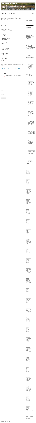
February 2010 (28, 386)
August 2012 (28, 352)
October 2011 (28, 363)
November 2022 (28, 215)
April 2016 (27, 303)
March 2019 (27, 264)
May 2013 (27, 342)
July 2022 (27, 220)
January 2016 (28, 307)
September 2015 (28, 311)
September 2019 (28, 258)
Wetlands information (31, 159)
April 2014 (27, 330)
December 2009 (28, 388)
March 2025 (27, 184)
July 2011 (27, 367)
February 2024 (28, 199)
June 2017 (27, 288)
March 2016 (27, 304)
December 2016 (28, 294)
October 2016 (28, 297)
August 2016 (28, 299)
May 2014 (27, 329)
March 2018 (27, 278)
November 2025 (28, 175)
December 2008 (28, 401)
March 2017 (27, 291)
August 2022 (28, 219)
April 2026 (27, 170)
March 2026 (27, 171)
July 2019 (27, 260)
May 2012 (27, 356)
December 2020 (28, 241)
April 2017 (27, 290)
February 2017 (28, 292)
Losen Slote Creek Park (31, 64)
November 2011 (28, 362)
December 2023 (28, 201)
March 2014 (27, 331)
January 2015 (28, 320)
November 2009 (28, 389)
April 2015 (27, 317)
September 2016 (28, 298)
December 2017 (28, 281)
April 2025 (27, 183)
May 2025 (27, 182)
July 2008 (27, 407)
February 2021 (28, 239)
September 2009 (28, 391)
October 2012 (28, 350)
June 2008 (27, 408)
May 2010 (27, 382)
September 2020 (28, 244)
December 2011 (28, 361)
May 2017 (27, 289)
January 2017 (28, 293)
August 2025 (28, 179)
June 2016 (27, 301)
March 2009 (27, 398)
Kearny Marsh (30, 63)
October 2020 (28, 243)
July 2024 (27, 193)
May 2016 (27, 302)
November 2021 (28, 229)
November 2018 (28, 269)
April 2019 (27, 263)
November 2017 (28, 282)
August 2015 (28, 312)
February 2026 (28, 172)
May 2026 (27, 169)
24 (26, 416)
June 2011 (27, 368)
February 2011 (28, 372)
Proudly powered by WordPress (5, 421)
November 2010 (28, 376)
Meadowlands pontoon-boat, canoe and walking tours (31, 151)
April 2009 (27, 397)
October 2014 (28, 323)
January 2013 (28, 347)
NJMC (19, 64)
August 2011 (28, 366)
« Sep (27, 418)
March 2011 (27, 371)
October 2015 (28, 310)
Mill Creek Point (30, 67)
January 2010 (28, 387)
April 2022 (27, 223)
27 (30, 416)
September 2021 (28, 231)
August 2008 (28, 406)
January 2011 (28, 373)
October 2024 (28, 190)
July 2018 (27, 273)
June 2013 (27, 341)
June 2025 (27, 181)
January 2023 (28, 213)
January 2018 (28, 280)
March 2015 (27, 318)
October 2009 (28, 390)
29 (32, 416)
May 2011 (27, 369)
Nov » (29, 418)
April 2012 (27, 357)
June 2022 (27, 221)
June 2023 (27, 208)
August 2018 (28, 272)
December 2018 (28, 268)
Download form (28, 74)
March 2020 (27, 251)
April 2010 (27, 383)
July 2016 (27, 300)
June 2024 (27, 194)
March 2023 (27, 211)
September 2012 (28, 351)
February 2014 (28, 332)
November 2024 (28, 189)
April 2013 (27, 343)
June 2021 (27, 234)
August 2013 (28, 339)
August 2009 (28, 392)
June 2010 (27, 381)
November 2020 (28, 242)
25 (27, 416)
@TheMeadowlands (29, 20)
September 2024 (28, 191)
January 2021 (28, 240)
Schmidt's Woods (30, 69)
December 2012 (28, 348)
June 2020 (27, 248)
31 (26, 417)
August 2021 (28, 232)
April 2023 (27, 210)
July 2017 (27, 287)
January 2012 (28, 360)
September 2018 (28, 271)
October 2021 (28, 230)
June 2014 (27, 328)
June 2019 (27, 261)
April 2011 (27, 370)
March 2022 (27, 224)
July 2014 (27, 327)
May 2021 (27, 235)
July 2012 (27, 353)
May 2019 (27, 262)
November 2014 (28, 322)
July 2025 (27, 180)
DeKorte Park (30, 59)
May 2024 (27, 195)
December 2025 (28, 174)
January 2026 (28, 173)
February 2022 (28, 225)
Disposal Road (30, 65)
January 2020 (28, 253)
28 (31, 416)
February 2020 (28, 252)
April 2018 (27, 277)
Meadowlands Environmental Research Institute (31, 156)
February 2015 (28, 319)
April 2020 (27, 250)
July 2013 (27, 340)
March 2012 (27, 358)
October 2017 (28, 283)
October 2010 (28, 377)
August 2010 (28, 379)
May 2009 (27, 396)
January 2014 (28, 333)
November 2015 (28, 309)
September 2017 (28, 284)
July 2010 (27, 380)
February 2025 (28, 185)
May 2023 (27, 209)
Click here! (29, 29)
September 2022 (28, 218)
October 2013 (28, 337)
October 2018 (28, 270)
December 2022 (28, 214)
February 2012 (28, 359)
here (12, 25)
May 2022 (27, 222)
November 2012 (28, 349)
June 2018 (27, 274)
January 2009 (28, 400)
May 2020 (27, 249)
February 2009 (28, 399)
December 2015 (28, 308)
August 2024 (28, 192)
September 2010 (28, 378)
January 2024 (28, 200)
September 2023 (28, 204)
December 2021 (28, 228)
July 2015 (27, 313)
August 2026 (28, 165)
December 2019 (28, 254)
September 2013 (28, 338)
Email (2, 90)
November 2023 (28, 202)
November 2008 (28, 402)
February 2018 (28, 279)
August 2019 (28, 259)
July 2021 (27, 233)
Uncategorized (10, 64)
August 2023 (28, 205)
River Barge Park (30, 66)
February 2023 (28, 212)
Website (2, 94)
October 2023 (28, 203)
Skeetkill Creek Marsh (31, 68)
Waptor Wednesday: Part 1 (5, 68)
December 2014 (28, 321)
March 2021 (27, 238)
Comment (3, 76)
